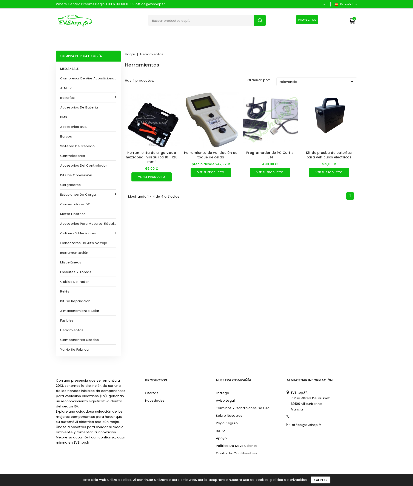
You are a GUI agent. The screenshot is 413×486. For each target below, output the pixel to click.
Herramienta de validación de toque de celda (210, 154)
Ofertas (152, 393)
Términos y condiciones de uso (243, 408)
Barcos (66, 136)
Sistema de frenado (77, 146)
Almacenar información (310, 380)
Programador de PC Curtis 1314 (270, 154)
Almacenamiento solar (79, 310)
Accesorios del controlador (83, 165)
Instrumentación (74, 252)
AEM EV (66, 88)
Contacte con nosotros (236, 453)
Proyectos (307, 20)
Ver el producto (151, 177)
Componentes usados (79, 339)
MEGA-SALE (69, 68)
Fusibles (67, 320)
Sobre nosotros (229, 415)
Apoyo (221, 438)
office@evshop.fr (306, 425)
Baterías (67, 97)
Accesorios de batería (79, 107)
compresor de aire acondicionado (89, 78)
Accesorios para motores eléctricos (90, 223)
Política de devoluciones (237, 445)
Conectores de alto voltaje (83, 243)
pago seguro (227, 423)
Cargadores (70, 185)
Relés (64, 291)
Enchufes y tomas (75, 272)
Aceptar (320, 480)
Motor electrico (73, 214)
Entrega (222, 393)
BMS (63, 117)
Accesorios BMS (73, 126)
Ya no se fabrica (74, 349)
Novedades (155, 400)
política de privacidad (289, 479)
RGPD (220, 430)
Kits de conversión (76, 175)
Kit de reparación (75, 301)
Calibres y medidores (78, 233)
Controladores (72, 155)
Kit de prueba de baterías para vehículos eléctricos (329, 154)
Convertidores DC (75, 204)
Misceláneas (70, 262)
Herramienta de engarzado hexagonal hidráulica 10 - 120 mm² (152, 157)
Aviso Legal (225, 400)
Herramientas (71, 330)
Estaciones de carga (78, 194)
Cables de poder (74, 281)
